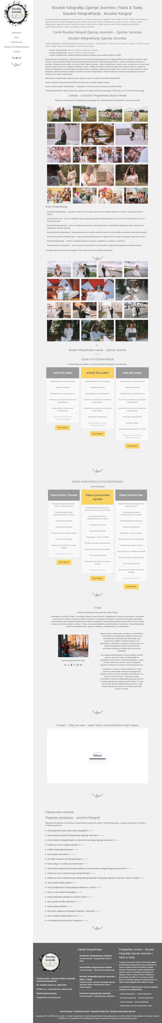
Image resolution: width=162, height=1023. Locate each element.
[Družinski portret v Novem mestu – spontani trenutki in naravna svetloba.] (85, 114)
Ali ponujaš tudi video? (58, 865)
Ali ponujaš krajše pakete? (59, 894)
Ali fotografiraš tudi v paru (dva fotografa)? (67, 842)
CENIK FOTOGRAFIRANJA (16, 47)
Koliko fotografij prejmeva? (60, 861)
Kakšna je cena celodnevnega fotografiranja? (68, 884)
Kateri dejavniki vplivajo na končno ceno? (67, 908)
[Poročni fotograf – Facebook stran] (18, 58)
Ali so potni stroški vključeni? (61, 913)
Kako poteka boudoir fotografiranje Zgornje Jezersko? (73, 847)
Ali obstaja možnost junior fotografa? (65, 932)
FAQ (17, 37)
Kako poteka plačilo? (57, 917)
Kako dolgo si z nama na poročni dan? (65, 875)
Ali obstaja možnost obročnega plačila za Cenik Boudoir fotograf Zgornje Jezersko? (86, 880)
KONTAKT (16, 33)
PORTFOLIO (16, 42)
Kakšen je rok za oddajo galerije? (63, 856)
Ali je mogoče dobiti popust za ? (62, 927)
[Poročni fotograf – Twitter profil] (13, 58)
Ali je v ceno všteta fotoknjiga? (61, 903)
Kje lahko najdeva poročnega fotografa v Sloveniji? (71, 922)
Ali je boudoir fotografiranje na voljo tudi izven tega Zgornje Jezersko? (80, 851)
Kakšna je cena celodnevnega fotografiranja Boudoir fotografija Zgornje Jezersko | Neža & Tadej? (93, 889)
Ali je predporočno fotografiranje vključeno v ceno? (71, 899)
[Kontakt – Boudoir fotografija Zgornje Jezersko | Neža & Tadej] (73, 646)
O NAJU (16, 52)
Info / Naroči (62, 427)
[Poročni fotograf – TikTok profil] (15, 58)
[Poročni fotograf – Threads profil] (16, 58)
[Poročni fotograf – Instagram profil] (20, 58)
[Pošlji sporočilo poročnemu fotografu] (81, 665)
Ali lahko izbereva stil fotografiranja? (64, 870)
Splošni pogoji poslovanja (47, 1004)
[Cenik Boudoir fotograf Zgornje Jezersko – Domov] (16, 14)
